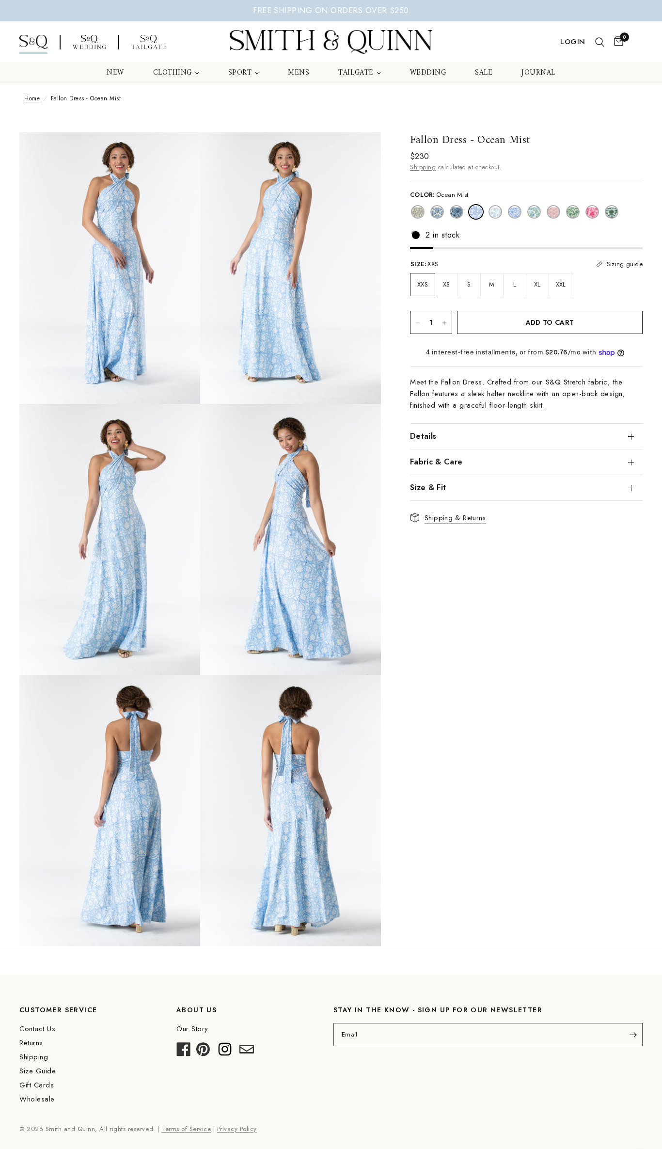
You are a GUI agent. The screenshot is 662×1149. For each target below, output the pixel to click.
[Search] (599, 42)
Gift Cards (36, 1085)
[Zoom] (180, 153)
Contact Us (37, 1028)
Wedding (428, 73)
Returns (31, 1042)
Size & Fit (428, 487)
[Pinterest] (203, 1052)
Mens (298, 73)
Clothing (172, 73)
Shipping (423, 167)
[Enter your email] (633, 1034)
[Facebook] (183, 1052)
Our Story (192, 1028)
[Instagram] (225, 1052)
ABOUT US (196, 1009)
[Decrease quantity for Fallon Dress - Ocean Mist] (417, 323)
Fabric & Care (436, 461)
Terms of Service (186, 1128)
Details (423, 436)
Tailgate (355, 73)
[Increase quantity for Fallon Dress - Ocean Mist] (444, 323)
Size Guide (37, 1071)
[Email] (246, 1052)
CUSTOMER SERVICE (58, 1009)
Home (32, 98)
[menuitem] (115, 73)
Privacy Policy (237, 1128)
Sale (483, 73)
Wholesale (37, 1099)
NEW (115, 73)
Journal (538, 73)
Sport (240, 73)
